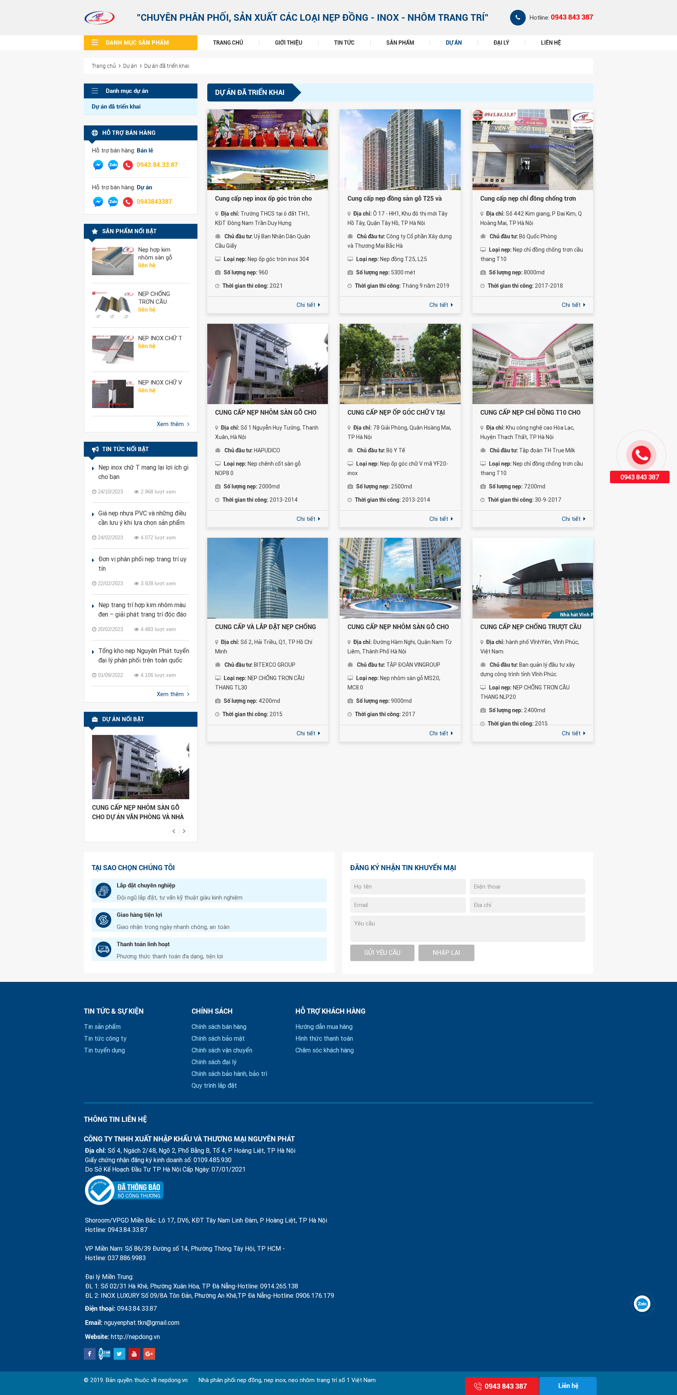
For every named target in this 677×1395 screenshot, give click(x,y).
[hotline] (128, 165)
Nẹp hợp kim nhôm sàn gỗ (155, 253)
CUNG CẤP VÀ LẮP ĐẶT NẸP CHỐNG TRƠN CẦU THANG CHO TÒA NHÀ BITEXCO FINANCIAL (265, 627)
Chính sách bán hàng (219, 1026)
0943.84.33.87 (157, 165)
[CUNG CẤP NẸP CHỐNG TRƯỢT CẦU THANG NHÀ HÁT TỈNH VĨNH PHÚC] (532, 578)
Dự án (130, 65)
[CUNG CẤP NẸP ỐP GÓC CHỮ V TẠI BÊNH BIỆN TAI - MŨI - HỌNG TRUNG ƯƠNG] (400, 364)
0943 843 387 (572, 17)
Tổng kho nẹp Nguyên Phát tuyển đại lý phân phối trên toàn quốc (143, 655)
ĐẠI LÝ (501, 42)
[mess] (98, 165)
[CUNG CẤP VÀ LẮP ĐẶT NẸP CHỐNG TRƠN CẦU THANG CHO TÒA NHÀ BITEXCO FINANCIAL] (267, 578)
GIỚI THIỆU (288, 42)
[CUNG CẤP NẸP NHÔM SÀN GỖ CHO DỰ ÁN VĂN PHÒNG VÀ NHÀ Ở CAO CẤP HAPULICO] (140, 767)
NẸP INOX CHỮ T (160, 338)
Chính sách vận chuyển (222, 1050)
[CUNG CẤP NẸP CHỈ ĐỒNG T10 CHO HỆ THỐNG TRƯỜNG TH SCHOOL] (532, 364)
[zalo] (113, 165)
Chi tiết (307, 304)
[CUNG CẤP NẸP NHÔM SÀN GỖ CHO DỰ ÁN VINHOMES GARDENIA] (400, 578)
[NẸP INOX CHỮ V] (113, 394)
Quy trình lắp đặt (214, 1085)
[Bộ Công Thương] (124, 1190)
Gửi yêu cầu (382, 952)
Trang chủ (104, 65)
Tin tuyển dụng (104, 1050)
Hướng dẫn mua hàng (324, 1026)
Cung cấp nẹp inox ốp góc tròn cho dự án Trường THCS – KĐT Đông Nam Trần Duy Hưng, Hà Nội (267, 199)
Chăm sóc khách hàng (324, 1050)
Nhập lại (446, 952)
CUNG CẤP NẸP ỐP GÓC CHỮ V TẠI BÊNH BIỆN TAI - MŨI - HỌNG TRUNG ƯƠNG (400, 413)
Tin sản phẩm (102, 1026)
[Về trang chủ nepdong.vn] (99, 17)
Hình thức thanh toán (324, 1038)
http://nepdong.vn (135, 1337)
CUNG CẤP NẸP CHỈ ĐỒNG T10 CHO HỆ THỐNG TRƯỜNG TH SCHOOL (530, 413)
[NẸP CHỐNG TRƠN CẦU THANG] (113, 305)
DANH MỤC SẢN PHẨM (137, 42)
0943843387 (154, 201)
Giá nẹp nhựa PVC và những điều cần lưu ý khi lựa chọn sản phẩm (142, 518)
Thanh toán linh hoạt (143, 944)
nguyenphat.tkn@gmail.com (141, 1322)
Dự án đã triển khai (166, 65)
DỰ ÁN (454, 42)
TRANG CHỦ (228, 42)
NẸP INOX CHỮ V (160, 382)
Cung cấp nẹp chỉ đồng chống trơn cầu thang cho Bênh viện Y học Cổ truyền (528, 199)
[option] (140, 780)
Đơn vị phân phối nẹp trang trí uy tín (142, 563)
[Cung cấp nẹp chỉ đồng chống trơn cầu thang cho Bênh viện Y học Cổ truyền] (532, 149)
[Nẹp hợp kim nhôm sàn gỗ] (113, 261)
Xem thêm (171, 424)
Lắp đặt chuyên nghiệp (146, 885)
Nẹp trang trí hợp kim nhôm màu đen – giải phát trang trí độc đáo (142, 609)
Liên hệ (568, 1386)
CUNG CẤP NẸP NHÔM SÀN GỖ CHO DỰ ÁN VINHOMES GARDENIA (398, 627)
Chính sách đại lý (214, 1062)
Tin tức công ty (105, 1038)
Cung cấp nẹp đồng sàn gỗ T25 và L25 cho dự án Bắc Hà (395, 199)
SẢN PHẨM (400, 42)
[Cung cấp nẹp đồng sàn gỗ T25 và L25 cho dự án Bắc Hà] (400, 149)
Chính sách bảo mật (218, 1038)
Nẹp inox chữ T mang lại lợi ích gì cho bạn (143, 472)
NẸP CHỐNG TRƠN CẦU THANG (154, 298)
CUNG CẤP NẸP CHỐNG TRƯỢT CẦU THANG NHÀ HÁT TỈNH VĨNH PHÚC (530, 627)
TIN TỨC (344, 42)
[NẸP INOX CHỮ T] (113, 350)
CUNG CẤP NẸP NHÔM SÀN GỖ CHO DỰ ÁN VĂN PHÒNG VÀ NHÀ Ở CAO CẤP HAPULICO (138, 813)
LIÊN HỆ (551, 42)
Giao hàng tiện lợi (139, 914)
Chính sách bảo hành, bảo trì (229, 1074)
